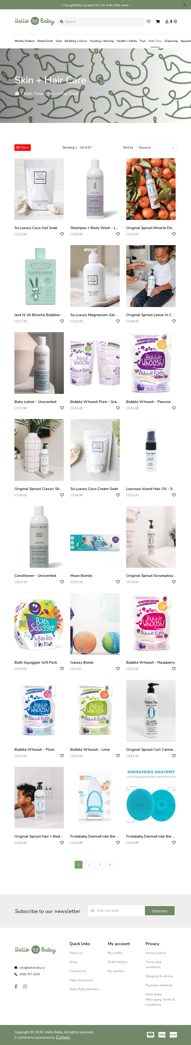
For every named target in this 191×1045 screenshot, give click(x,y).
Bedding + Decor (76, 41)
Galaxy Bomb (81, 662)
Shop (73, 962)
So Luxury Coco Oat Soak (35, 227)
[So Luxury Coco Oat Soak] (39, 189)
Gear (59, 41)
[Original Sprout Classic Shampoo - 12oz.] (39, 450)
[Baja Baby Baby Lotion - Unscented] (39, 363)
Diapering (171, 41)
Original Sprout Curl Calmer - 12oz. (156, 749)
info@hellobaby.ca (32, 968)
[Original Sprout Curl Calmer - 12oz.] (151, 710)
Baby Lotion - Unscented (35, 401)
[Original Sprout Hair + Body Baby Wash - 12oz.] (39, 798)
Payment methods (159, 985)
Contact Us (77, 971)
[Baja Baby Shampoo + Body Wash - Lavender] (95, 189)
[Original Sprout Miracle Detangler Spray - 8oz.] (151, 189)
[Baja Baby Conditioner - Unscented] (39, 537)
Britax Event (45, 41)
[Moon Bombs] (95, 537)
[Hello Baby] (34, 30)
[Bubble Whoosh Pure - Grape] (95, 363)
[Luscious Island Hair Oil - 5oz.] (151, 450)
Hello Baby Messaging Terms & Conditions (160, 999)
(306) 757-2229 (30, 974)
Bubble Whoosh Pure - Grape (95, 401)
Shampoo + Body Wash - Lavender (100, 227)
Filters (24, 147)
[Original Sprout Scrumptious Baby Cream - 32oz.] (151, 537)
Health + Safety (127, 41)
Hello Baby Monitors (84, 989)
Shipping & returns (159, 976)
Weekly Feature (24, 41)
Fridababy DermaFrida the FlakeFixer (102, 836)
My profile (115, 953)
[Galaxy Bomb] (95, 624)
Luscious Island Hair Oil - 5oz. (151, 488)
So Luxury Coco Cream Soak (94, 488)
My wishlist (116, 971)
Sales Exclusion (81, 980)
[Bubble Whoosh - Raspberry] (151, 624)
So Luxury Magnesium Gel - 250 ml (100, 315)
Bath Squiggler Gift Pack (35, 662)
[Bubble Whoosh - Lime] (95, 710)
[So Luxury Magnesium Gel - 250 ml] (95, 276)
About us (76, 953)
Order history (117, 962)
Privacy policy (156, 953)
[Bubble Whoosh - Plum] (39, 710)
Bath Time (155, 41)
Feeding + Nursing (102, 41)
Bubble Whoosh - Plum (34, 749)
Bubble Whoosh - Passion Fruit (153, 401)
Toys (143, 41)
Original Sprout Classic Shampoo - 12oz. (49, 488)
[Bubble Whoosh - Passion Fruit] (151, 363)
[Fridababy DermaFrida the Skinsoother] (151, 798)
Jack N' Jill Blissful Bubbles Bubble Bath (48, 315)
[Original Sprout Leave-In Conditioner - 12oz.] (151, 276)
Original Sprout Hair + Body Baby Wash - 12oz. (54, 836)
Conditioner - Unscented (35, 575)
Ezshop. (63, 1037)
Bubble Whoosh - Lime (90, 749)
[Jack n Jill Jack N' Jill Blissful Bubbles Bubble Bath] (39, 276)
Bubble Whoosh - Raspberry (150, 662)
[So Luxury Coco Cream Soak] (95, 450)
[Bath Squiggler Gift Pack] (39, 624)
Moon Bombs (81, 575)
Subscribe (159, 911)
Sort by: (128, 147)
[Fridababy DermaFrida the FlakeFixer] (95, 798)
